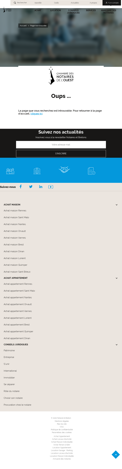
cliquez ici (36, 113)
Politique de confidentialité (62, 430)
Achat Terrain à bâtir (61, 445)
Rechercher (22, 3)
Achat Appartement (62, 436)
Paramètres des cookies (62, 432)
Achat (38, 10)
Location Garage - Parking (62, 450)
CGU (62, 427)
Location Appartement (62, 448)
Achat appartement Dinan (17, 338)
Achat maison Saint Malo (16, 217)
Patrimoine (9, 350)
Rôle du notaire (11, 391)
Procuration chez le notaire (17, 405)
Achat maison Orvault (15, 231)
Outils (56, 3)
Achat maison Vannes (15, 237)
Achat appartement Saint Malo (19, 290)
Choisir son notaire (13, 398)
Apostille (38, 3)
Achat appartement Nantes (18, 297)
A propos (93, 3)
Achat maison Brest (14, 244)
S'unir (6, 364)
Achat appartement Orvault (18, 304)
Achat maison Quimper (15, 265)
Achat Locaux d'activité (61, 439)
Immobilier (9, 377)
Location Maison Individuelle (62, 456)
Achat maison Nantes (15, 224)
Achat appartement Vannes (18, 311)
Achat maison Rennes (15, 210)
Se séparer (9, 384)
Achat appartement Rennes (18, 284)
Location (55, 10)
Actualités (75, 3)
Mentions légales (62, 421)
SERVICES (91, 10)
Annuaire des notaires (108, 11)
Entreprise (9, 357)
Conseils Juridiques (73, 11)
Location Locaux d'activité (62, 453)
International (10, 370)
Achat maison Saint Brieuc (17, 271)
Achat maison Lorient (15, 258)
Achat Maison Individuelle (61, 442)
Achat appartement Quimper (18, 331)
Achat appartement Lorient (18, 318)
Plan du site (62, 424)
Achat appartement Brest (17, 324)
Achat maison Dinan (14, 251)
